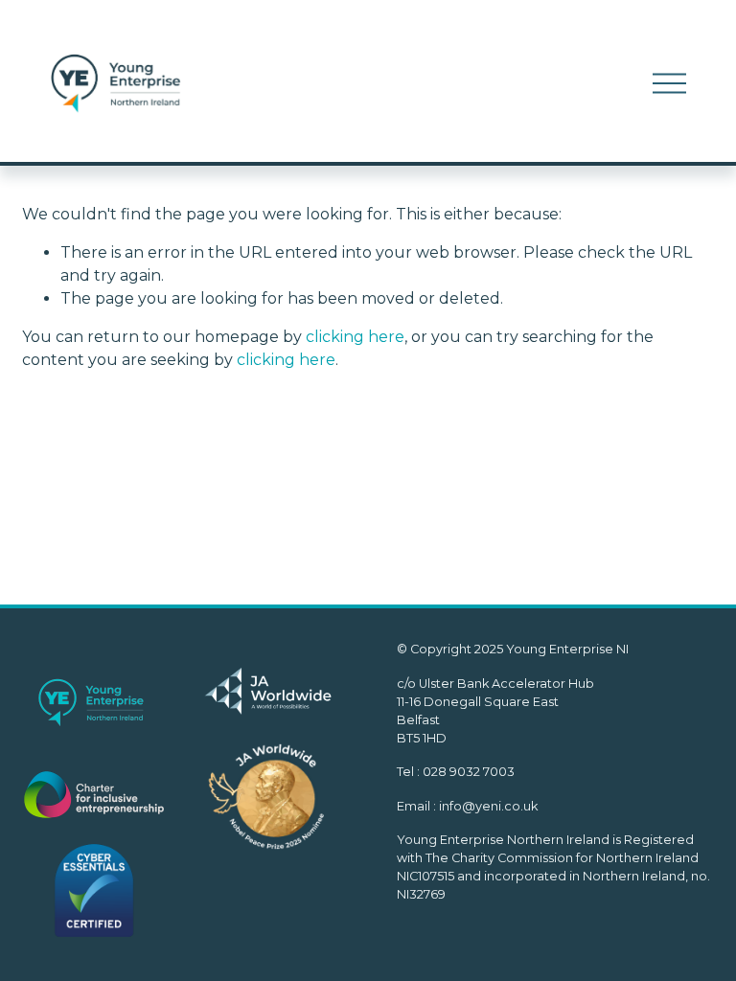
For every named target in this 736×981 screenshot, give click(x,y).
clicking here (355, 337)
